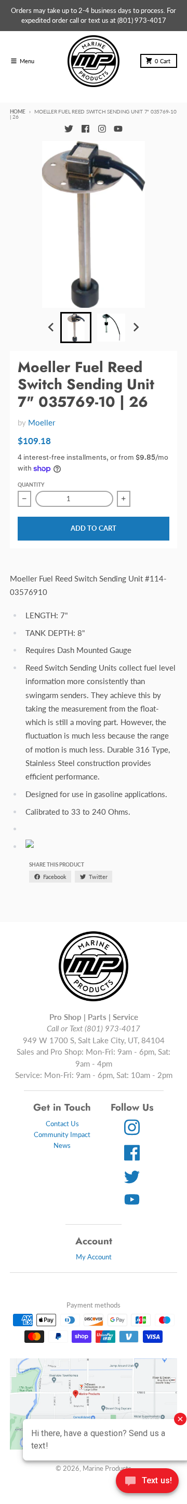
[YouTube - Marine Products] (118, 128)
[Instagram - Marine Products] (102, 128)
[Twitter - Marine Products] (68, 128)
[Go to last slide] (51, 327)
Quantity (31, 484)
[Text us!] (147, 1481)
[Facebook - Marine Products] (85, 128)
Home (17, 111)
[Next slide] (135, 327)
